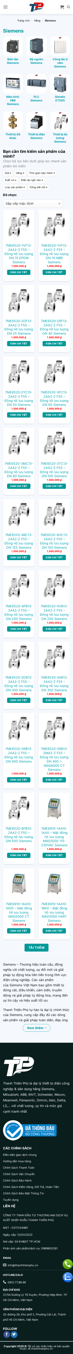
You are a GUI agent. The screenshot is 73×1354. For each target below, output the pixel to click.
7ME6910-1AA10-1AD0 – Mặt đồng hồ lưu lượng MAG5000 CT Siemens (18, 912)
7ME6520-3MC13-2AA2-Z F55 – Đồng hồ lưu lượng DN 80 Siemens (18, 470)
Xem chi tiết (18, 272)
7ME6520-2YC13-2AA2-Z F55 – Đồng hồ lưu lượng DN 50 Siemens (18, 398)
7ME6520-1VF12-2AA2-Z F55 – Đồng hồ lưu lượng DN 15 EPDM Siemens (18, 253)
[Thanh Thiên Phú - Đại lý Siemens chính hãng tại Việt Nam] (36, 7)
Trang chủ (23, 20)
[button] (5, 7)
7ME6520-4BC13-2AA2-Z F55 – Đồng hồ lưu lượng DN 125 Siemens (18, 541)
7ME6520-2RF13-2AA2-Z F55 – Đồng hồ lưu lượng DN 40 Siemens (54, 327)
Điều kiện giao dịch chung (19, 1154)
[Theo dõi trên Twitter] (14, 1334)
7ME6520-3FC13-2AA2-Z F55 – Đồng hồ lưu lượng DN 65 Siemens (54, 398)
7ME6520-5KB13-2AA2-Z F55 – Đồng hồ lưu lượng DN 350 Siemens (54, 683)
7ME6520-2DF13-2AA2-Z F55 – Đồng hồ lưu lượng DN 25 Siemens (18, 327)
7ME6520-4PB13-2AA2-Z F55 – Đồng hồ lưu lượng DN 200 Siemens (18, 612)
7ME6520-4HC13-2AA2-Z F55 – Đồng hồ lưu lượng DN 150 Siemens (54, 541)
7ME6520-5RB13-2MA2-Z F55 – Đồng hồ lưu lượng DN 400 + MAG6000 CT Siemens (54, 759)
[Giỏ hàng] (62, 7)
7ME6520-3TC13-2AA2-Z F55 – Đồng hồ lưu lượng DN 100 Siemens (54, 470)
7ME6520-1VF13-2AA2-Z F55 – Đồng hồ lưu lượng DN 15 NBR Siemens (54, 253)
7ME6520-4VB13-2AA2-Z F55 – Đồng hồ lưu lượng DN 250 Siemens (54, 612)
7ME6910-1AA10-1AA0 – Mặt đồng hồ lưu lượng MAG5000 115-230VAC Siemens (54, 836)
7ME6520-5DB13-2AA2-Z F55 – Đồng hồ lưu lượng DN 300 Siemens (18, 683)
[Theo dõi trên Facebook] (6, 1334)
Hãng (37, 20)
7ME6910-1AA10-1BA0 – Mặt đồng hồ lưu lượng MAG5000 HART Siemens (54, 912)
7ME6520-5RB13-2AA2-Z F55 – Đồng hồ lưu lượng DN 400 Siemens (18, 755)
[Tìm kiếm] (68, 7)
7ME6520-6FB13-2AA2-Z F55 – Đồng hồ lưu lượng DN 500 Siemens (18, 834)
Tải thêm (37, 948)
